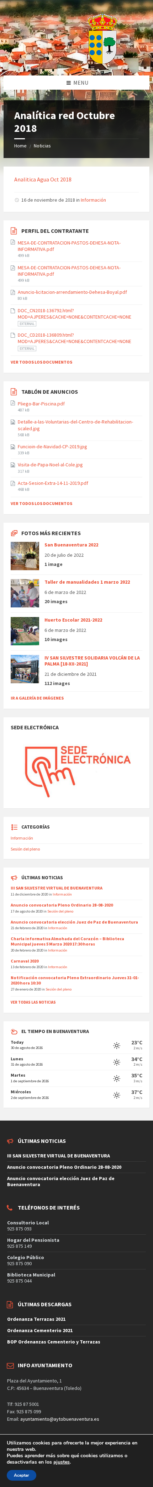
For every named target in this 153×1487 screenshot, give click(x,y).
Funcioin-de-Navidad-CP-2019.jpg (52, 446)
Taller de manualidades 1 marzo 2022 (87, 582)
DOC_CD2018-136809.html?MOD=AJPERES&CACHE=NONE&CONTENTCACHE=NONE (74, 338)
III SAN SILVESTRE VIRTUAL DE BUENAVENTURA (56, 888)
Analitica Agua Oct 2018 (43, 179)
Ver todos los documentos (41, 362)
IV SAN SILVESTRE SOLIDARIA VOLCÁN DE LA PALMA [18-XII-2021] (92, 661)
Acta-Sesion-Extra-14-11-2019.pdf (53, 483)
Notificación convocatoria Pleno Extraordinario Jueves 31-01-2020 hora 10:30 (75, 980)
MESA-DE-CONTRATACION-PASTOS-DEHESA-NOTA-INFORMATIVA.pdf (69, 246)
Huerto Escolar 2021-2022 (73, 620)
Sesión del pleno (25, 849)
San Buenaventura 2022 (71, 545)
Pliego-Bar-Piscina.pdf (41, 403)
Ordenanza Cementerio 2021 (40, 1330)
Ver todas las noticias (33, 1002)
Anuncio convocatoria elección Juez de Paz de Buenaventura (74, 922)
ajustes (61, 1462)
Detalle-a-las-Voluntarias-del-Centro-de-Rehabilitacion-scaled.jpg (75, 425)
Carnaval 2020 (24, 961)
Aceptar (21, 1475)
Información (93, 200)
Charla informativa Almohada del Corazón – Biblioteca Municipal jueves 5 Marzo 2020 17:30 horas (67, 941)
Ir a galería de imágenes (37, 698)
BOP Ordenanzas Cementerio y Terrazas (53, 1342)
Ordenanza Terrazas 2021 (36, 1319)
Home (20, 145)
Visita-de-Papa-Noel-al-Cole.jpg (50, 464)
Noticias (42, 145)
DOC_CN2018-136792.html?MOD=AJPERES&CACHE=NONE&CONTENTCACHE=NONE (74, 313)
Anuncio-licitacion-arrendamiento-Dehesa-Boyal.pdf (72, 292)
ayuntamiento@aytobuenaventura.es (59, 1419)
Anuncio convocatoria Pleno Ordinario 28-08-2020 (62, 905)
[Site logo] (85, 61)
